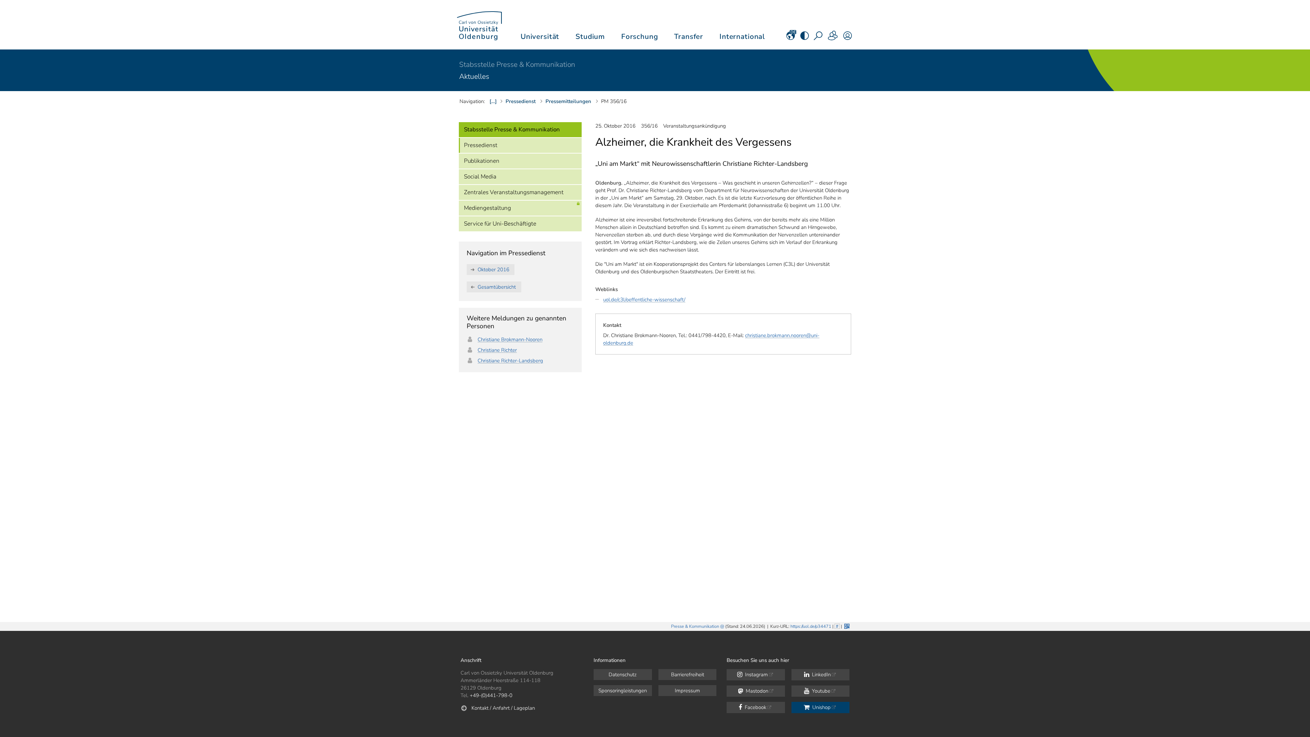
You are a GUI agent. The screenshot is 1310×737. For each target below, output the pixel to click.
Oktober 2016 (493, 269)
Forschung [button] (639, 36)
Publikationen (481, 161)
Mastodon (756, 691)
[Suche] (819, 37)
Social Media (480, 176)
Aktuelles (474, 76)
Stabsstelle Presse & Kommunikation (517, 64)
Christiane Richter (497, 350)
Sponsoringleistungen (622, 690)
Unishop (821, 707)
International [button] (742, 36)
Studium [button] (590, 36)
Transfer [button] (688, 36)
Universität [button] (540, 36)
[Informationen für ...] (833, 37)
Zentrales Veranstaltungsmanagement (514, 192)
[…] (493, 101)
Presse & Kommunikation (695, 626)
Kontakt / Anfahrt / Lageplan (503, 708)
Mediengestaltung (487, 208)
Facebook (754, 707)
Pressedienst (480, 145)
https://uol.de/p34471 (810, 626)
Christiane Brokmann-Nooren (510, 339)
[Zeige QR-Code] (846, 625)
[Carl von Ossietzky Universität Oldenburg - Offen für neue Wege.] (479, 24)
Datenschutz (623, 674)
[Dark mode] (805, 37)
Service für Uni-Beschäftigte (500, 224)
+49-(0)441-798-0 (491, 695)
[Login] (848, 37)
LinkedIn (821, 674)
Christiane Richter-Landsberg (510, 360)
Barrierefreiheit (687, 674)
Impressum (687, 690)
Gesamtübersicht (497, 287)
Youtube (820, 691)
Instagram (756, 674)
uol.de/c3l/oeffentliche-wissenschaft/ (644, 299)
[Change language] (791, 37)
